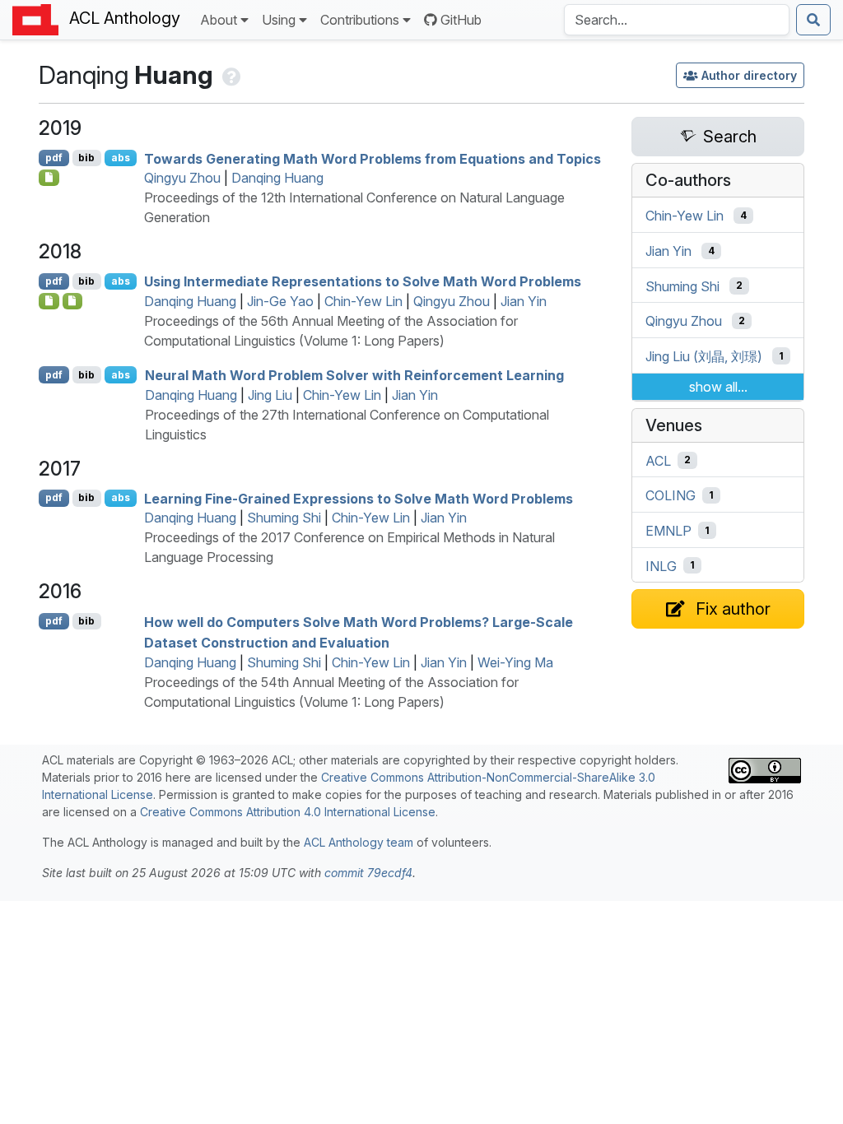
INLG (661, 565)
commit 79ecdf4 (368, 873)
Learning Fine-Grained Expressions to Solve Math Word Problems (358, 498)
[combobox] (676, 19)
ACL (658, 460)
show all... (718, 387)
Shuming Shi (284, 517)
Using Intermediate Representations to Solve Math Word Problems (362, 281)
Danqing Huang (277, 178)
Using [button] (279, 20)
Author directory (749, 75)
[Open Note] (49, 301)
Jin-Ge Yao (280, 301)
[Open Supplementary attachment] (49, 178)
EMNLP (668, 531)
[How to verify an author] (230, 75)
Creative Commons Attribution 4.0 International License (287, 812)
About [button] (218, 20)
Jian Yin (524, 301)
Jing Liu (270, 395)
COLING (670, 495)
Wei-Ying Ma (515, 662)
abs (120, 157)
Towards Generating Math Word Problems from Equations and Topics (372, 158)
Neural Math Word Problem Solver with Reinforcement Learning (354, 375)
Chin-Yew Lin (363, 301)
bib (86, 157)
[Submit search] (813, 19)
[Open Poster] (73, 301)
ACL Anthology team (358, 842)
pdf (54, 157)
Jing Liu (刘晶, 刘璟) (703, 356)
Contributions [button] (359, 20)
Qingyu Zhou (182, 178)
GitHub (461, 20)
